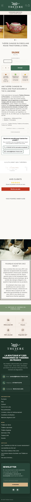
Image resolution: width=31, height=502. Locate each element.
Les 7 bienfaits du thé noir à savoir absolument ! (15, 445)
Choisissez (15, 58)
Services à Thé (5, 433)
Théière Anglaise (6, 430)
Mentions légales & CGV (8, 417)
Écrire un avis (15, 189)
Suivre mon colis (6, 407)
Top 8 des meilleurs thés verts (10, 450)
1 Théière (7, 61)
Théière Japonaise (6, 427)
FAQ (2, 401)
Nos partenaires (6, 409)
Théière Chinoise (12, 123)
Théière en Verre (6, 425)
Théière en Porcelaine (22, 123)
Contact (3, 404)
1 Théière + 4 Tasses (20, 61)
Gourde (3, 438)
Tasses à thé (5, 435)
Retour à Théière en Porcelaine (17, 308)
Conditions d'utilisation (7, 415)
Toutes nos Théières (6, 125)
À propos (4, 399)
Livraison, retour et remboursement (11, 412)
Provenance (15, 132)
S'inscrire (15, 484)
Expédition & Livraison (15, 128)
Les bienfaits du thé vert (8, 448)
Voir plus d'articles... (7, 457)
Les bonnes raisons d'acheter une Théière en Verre (14, 454)
